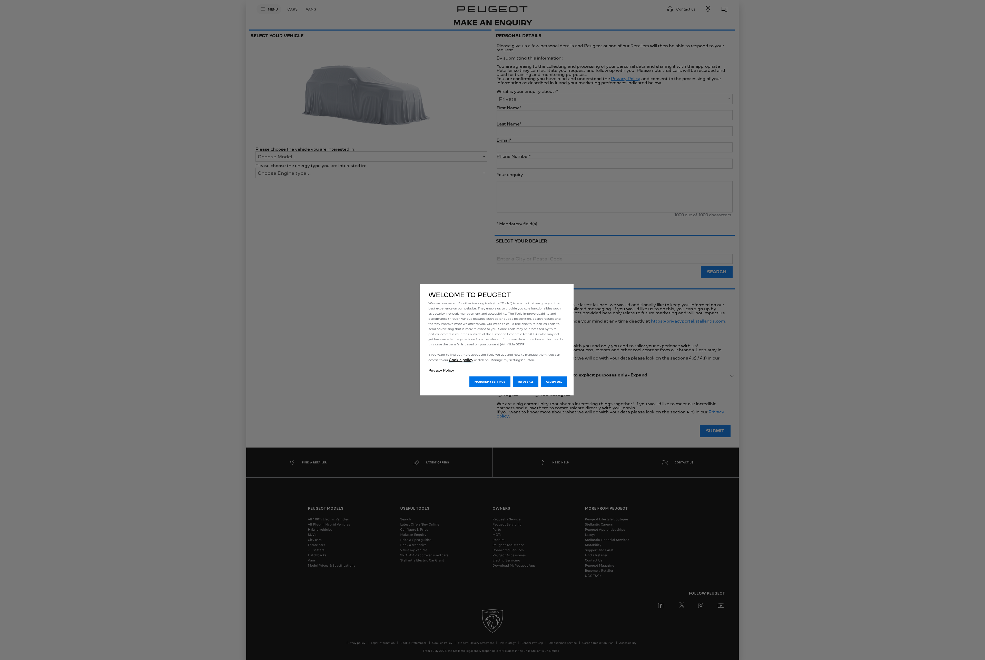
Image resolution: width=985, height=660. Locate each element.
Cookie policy (461, 360)
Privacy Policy (441, 370)
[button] (489, 381)
